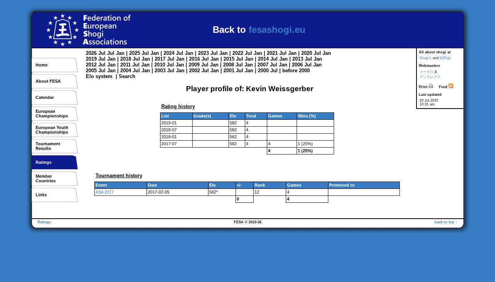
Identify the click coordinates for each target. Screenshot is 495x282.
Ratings (43, 162)
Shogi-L (426, 58)
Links (41, 194)
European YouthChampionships (52, 129)
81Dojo (445, 58)
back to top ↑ (446, 222)
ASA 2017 (105, 192)
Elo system (99, 76)
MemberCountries (46, 178)
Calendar (45, 97)
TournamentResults (48, 146)
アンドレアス (430, 77)
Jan (120, 53)
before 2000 (296, 70)
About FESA (48, 81)
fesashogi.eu (277, 29)
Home (42, 65)
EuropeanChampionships (52, 113)
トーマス (427, 72)
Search (127, 76)
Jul (102, 53)
